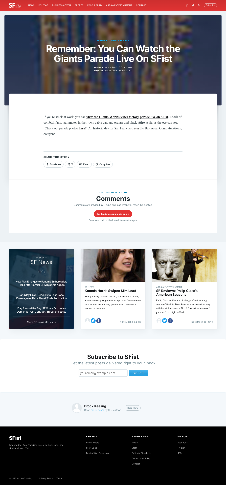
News (31, 5)
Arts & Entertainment (119, 5)
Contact (141, 5)
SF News (102, 40)
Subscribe (210, 5)
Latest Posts (92, 442)
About (135, 442)
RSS (179, 453)
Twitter (181, 447)
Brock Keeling (120, 40)
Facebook (183, 442)
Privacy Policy (46, 478)
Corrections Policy (141, 458)
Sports (79, 5)
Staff (134, 447)
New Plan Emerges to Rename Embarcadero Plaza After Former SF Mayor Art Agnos (42, 283)
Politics (43, 5)
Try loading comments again (113, 214)
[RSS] (200, 5)
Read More (132, 408)
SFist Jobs (91, 447)
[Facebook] (187, 5)
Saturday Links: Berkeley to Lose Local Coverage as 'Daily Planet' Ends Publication (41, 296)
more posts (97, 410)
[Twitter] (193, 5)
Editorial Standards (141, 453)
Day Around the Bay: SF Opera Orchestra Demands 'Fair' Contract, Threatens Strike (41, 310)
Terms (59, 478)
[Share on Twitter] (93, 320)
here (82, 128)
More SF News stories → (41, 322)
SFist (15, 438)
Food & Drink (94, 5)
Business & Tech (61, 5)
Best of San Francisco (97, 453)
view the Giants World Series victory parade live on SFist (127, 116)
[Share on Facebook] (99, 320)
